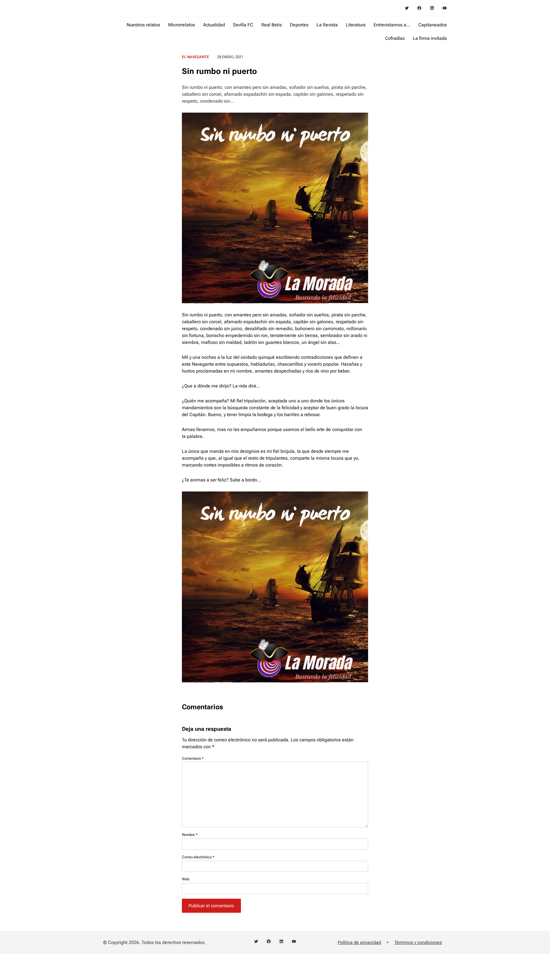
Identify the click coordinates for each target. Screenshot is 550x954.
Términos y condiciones (418, 942)
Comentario (193, 758)
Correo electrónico (198, 857)
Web (185, 879)
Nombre (190, 834)
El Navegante (195, 57)
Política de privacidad (359, 942)
